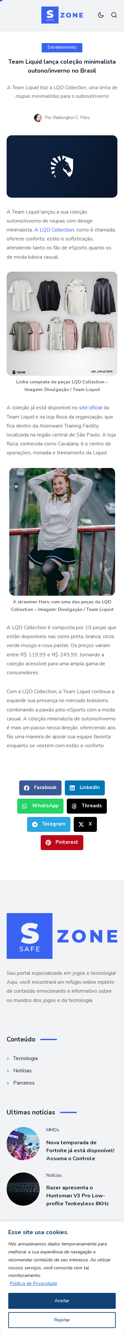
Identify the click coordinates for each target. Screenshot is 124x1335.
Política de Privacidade (33, 1283)
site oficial (90, 407)
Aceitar (62, 1301)
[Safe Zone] (62, 15)
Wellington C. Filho (71, 118)
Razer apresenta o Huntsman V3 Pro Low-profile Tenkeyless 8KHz (77, 1195)
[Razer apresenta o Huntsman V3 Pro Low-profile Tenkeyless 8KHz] (23, 1189)
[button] (40, 787)
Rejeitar (62, 1320)
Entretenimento (62, 47)
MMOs (52, 1130)
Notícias (54, 1175)
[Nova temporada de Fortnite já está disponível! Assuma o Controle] (23, 1143)
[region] (62, 1278)
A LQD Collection (54, 230)
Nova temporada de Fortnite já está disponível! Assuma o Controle (80, 1150)
